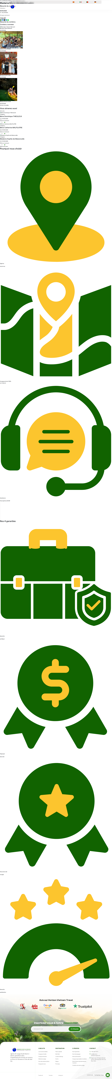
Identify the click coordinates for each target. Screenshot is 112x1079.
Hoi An (56, 1058)
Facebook (40, 1075)
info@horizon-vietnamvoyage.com (36, 2)
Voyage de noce (42, 1063)
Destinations (50, 6)
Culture (67, 6)
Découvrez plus (4, 146)
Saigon (57, 1061)
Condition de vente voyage (78, 1065)
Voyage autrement (42, 1056)
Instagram (60, 1075)
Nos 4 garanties (75, 1051)
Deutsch (98, 2)
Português (91, 2)
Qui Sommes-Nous (76, 6)
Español (76, 2)
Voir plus (2, 111)
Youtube (50, 1075)
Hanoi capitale (58, 1051)
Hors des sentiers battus (43, 1061)
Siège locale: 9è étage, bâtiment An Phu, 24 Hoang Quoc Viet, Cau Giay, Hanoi (98, 1059)
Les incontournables (42, 1051)
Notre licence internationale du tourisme (79, 1062)
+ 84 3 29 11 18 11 (94, 1051)
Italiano (83, 2)
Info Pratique (59, 6)
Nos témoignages (76, 1054)
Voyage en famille (42, 1054)
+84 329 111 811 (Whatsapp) (19, 2)
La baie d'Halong (59, 1056)
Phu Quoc (57, 1063)
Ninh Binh (57, 1054)
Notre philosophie (76, 1056)
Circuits (41, 6)
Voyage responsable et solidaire (79, 1058)
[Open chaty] (108, 1075)
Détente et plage (42, 1058)
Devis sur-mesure (95, 6)
